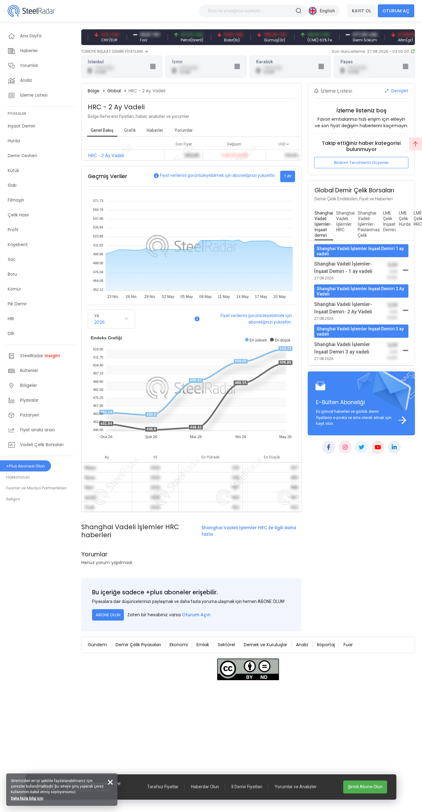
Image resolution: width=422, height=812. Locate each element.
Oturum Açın (196, 615)
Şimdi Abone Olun (365, 786)
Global (114, 91)
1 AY (288, 176)
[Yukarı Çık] (415, 143)
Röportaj (326, 645)
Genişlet (399, 91)
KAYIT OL (361, 11)
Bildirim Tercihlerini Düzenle (361, 162)
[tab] (323, 224)
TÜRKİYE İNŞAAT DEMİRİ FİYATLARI (112, 51)
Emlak (202, 645)
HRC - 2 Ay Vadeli (106, 155)
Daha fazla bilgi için (27, 798)
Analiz (302, 645)
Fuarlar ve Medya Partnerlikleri (36, 488)
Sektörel (226, 645)
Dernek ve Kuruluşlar (265, 645)
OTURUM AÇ (396, 11)
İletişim (13, 499)
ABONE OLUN (108, 615)
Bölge (93, 91)
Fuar (348, 645)
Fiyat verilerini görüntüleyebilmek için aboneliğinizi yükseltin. (218, 175)
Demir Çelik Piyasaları (138, 645)
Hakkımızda (18, 477)
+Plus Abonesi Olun (25, 466)
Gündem (97, 645)
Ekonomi (179, 645)
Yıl (96, 316)
